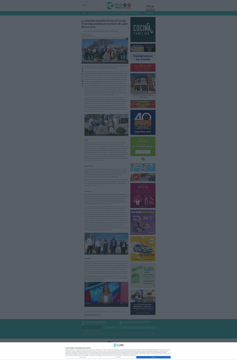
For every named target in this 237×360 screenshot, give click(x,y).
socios (75, 349)
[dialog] (118, 351)
